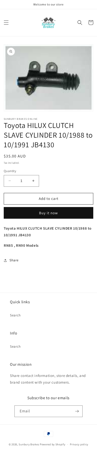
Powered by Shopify (52, 444)
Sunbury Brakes (29, 444)
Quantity (10, 171)
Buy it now (48, 213)
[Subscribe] (76, 411)
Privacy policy (79, 444)
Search (15, 315)
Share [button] (14, 260)
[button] (6, 22)
